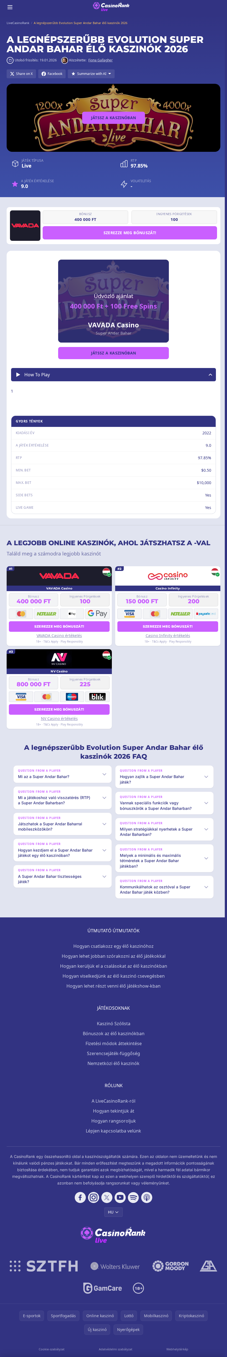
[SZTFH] (43, 1266)
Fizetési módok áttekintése (112, 1043)
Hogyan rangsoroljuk (112, 1121)
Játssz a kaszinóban (113, 117)
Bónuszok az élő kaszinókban (112, 1033)
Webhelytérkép (176, 1349)
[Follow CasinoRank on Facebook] (79, 1197)
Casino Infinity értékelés (168, 635)
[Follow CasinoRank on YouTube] (119, 1197)
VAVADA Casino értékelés (59, 635)
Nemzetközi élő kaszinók (112, 1063)
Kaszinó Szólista (112, 1024)
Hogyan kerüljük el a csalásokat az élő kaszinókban (112, 966)
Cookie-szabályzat (51, 1349)
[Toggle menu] (10, 7)
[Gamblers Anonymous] (207, 1266)
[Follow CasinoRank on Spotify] (132, 1197)
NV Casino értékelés (59, 718)
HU (109, 1212)
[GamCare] (101, 1288)
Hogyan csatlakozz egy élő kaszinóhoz (112, 946)
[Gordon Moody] (169, 1266)
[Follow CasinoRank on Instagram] (92, 1197)
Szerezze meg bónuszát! (130, 232)
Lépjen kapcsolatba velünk (112, 1131)
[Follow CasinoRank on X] (105, 1197)
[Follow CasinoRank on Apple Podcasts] (145, 1197)
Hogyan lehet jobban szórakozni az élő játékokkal (112, 956)
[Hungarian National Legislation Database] (114, 1266)
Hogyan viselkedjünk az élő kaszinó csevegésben (112, 976)
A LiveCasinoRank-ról (112, 1101)
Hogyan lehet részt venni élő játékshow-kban (112, 986)
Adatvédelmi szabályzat (114, 1349)
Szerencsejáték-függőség (112, 1053)
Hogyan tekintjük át (112, 1111)
